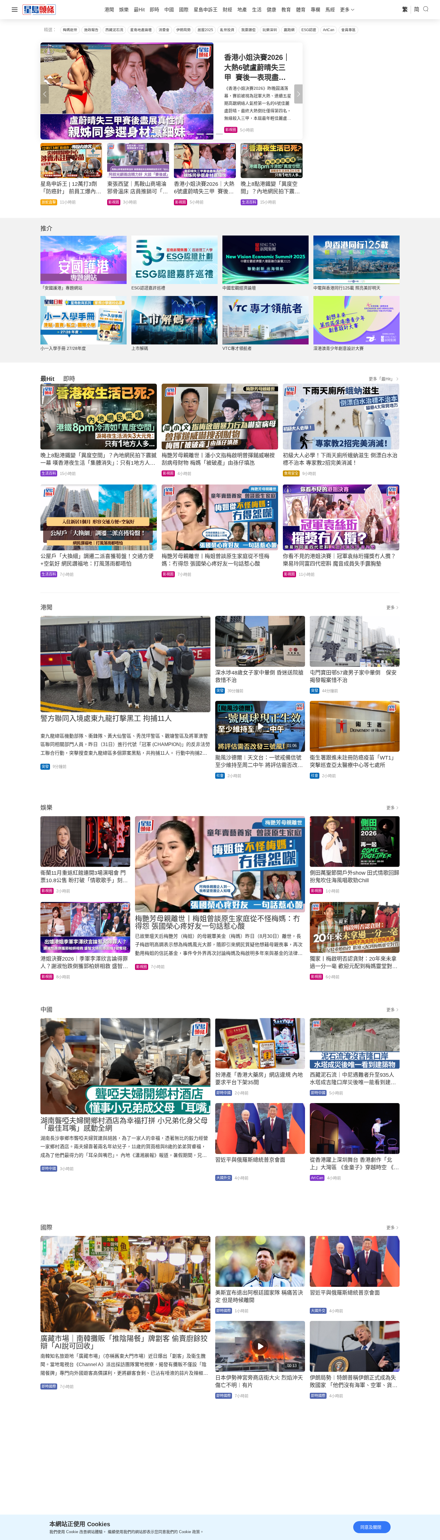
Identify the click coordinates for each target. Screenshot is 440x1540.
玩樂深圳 (270, 30)
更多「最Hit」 (382, 378)
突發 (45, 767)
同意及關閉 (370, 1527)
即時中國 (249, 202)
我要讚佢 (248, 30)
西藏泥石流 (114, 30)
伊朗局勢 (183, 30)
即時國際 (49, 1386)
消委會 (164, 30)
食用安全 (291, 473)
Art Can (317, 1178)
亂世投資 (227, 30)
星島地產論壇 (141, 30)
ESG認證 (308, 30)
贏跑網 (289, 30)
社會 (45, 202)
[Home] (39, 9)
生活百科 (49, 473)
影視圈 (168, 473)
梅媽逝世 (70, 30)
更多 (390, 607)
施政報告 (91, 30)
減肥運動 (182, 202)
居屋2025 (205, 30)
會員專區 (348, 30)
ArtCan (328, 30)
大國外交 (223, 1178)
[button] (298, 94)
